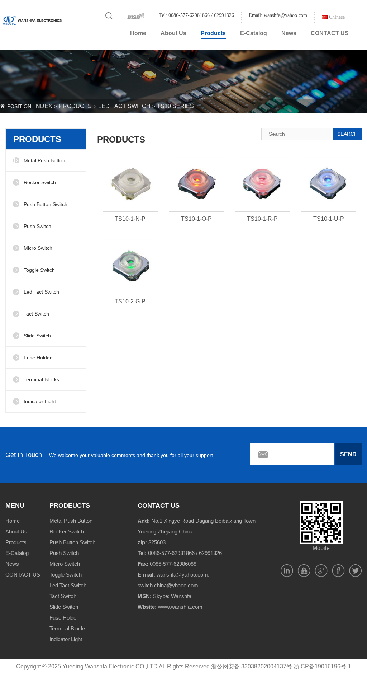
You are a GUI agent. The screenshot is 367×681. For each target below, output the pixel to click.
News (288, 33)
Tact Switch (36, 314)
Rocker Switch (40, 182)
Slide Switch (37, 336)
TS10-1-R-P (262, 219)
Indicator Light (40, 401)
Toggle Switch (39, 270)
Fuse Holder (38, 357)
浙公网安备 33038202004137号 (251, 666)
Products (213, 33)
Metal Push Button (44, 160)
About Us (173, 33)
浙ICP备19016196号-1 (322, 666)
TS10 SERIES (175, 106)
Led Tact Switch (124, 106)
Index (43, 106)
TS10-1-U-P (328, 219)
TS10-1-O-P (196, 219)
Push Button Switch (45, 204)
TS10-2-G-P (130, 301)
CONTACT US (330, 33)
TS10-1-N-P (130, 219)
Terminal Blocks (41, 379)
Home (138, 33)
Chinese (336, 17)
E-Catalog (253, 33)
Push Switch (37, 226)
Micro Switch (38, 248)
